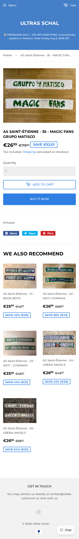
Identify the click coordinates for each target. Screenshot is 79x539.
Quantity (9, 163)
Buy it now (39, 199)
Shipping (29, 151)
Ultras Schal (39, 23)
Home (7, 55)
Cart (72, 5)
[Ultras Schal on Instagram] (38, 512)
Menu (12, 5)
